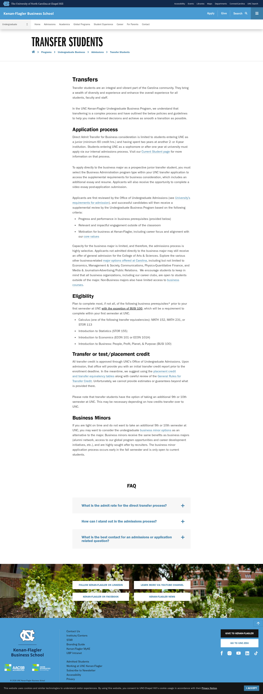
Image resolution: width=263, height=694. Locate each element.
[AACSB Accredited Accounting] (41, 668)
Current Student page (156, 151)
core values (91, 236)
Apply (210, 13)
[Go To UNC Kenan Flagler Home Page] (27, 643)
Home (37, 24)
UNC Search (252, 3)
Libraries (200, 3)
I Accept (251, 688)
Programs (46, 52)
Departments (221, 3)
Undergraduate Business (71, 52)
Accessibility (179, 3)
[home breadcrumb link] (33, 52)
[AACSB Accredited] (15, 668)
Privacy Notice (209, 688)
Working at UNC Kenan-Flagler (84, 666)
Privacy (71, 679)
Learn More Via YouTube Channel (162, 585)
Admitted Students (78, 661)
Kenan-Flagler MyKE (78, 648)
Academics (64, 24)
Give (224, 13)
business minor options (155, 430)
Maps (209, 3)
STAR (70, 640)
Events (191, 3)
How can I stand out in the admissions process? (119, 521)
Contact (146, 24)
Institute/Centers (77, 635)
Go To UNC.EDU (239, 643)
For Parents (132, 24)
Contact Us (73, 631)
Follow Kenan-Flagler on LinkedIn (101, 585)
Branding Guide (76, 644)
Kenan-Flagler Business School (29, 13)
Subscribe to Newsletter (81, 670)
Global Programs (82, 24)
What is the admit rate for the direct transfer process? (124, 505)
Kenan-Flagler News (162, 596)
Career (120, 24)
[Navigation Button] (257, 13)
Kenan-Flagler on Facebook (101, 596)
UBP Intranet (74, 653)
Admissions (50, 24)
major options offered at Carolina (125, 260)
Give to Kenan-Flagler (239, 633)
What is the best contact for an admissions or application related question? (127, 539)
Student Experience (103, 24)
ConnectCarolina (237, 3)
